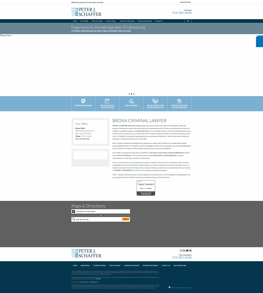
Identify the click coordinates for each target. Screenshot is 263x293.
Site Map (98, 279)
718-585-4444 (182, 12)
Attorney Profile (97, 21)
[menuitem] (75, 21)
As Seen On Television (127, 21)
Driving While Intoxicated (107, 106)
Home (75, 21)
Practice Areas (111, 21)
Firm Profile (84, 21)
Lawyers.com (84, 282)
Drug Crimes (131, 105)
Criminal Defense (83, 105)
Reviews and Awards (145, 21)
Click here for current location (85, 211)
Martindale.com (93, 282)
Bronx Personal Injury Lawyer (179, 106)
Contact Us (159, 21)
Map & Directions (185, 2)
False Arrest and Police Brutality (155, 106)
